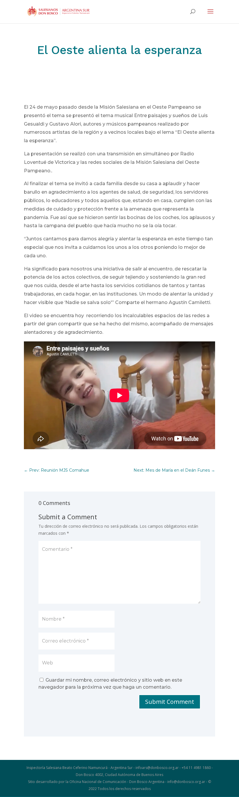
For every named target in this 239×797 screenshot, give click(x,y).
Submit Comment (169, 702)
